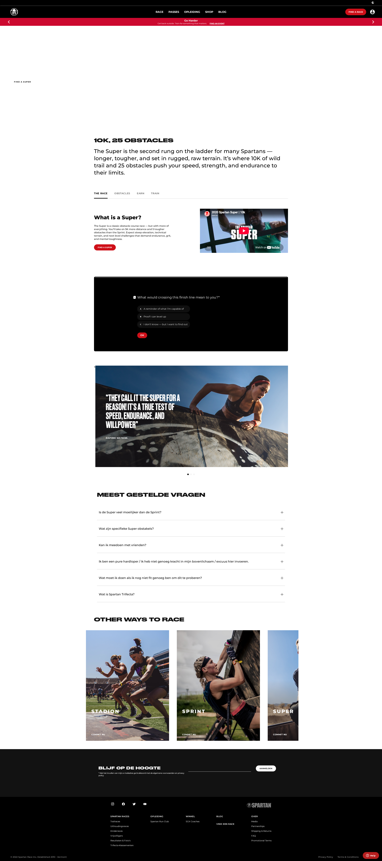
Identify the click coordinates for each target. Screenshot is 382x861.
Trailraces (115, 821)
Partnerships (258, 826)
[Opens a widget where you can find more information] (371, 856)
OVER (254, 816)
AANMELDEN (265, 768)
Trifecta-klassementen (122, 845)
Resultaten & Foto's (120, 840)
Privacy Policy (325, 857)
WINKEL (190, 816)
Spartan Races (119, 816)
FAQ (253, 835)
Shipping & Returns (261, 831)
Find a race (356, 12)
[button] (188, 474)
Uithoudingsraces (119, 826)
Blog (219, 816)
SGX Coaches (193, 821)
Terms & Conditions (348, 857)
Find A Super (105, 247)
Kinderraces (116, 831)
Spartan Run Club (159, 821)
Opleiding (156, 816)
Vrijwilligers (116, 835)
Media (254, 821)
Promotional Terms (261, 840)
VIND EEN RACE (225, 824)
